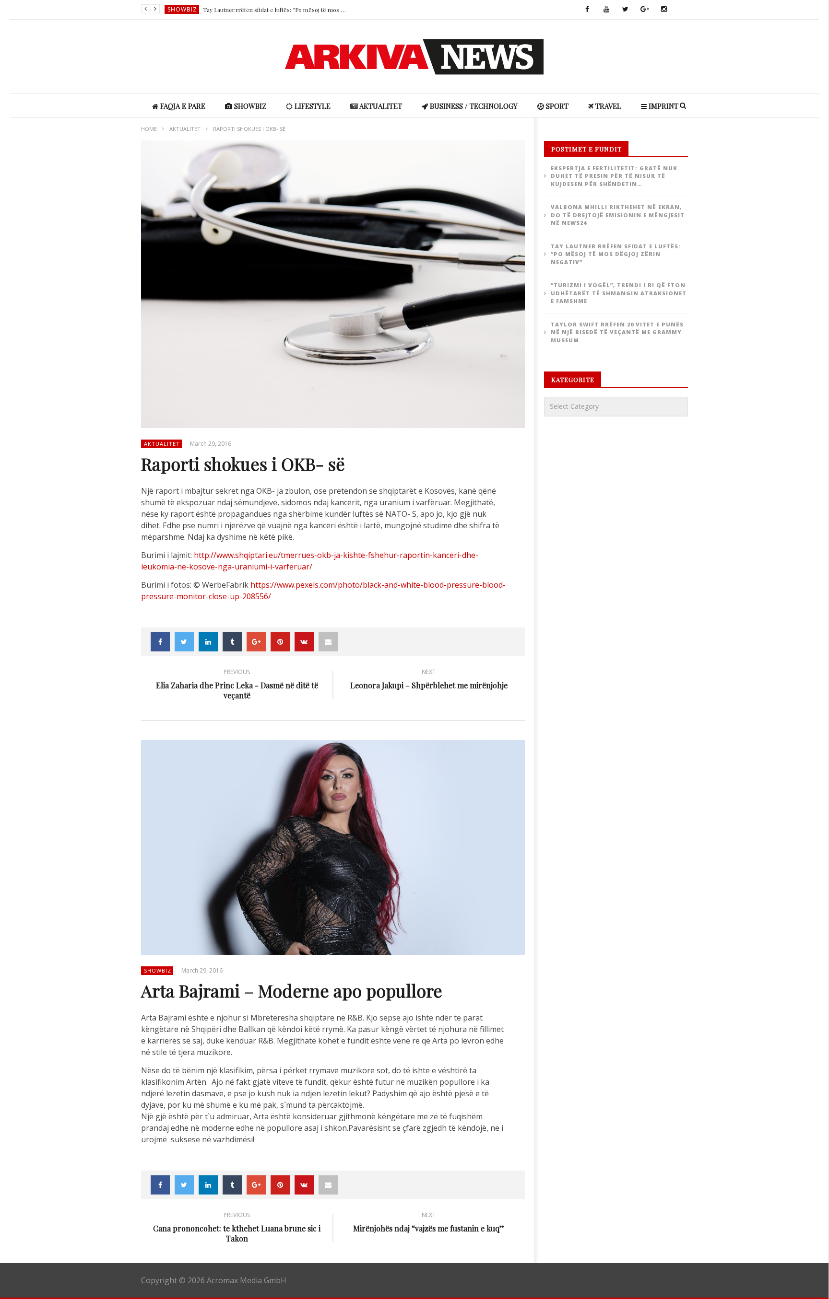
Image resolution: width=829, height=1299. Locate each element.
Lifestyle (312, 106)
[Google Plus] (644, 9)
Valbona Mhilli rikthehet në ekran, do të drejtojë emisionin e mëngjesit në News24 (618, 214)
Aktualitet (380, 106)
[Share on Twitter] (184, 641)
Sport (556, 106)
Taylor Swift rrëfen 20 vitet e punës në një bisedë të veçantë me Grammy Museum (617, 332)
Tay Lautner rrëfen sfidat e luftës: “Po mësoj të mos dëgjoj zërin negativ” (275, 9)
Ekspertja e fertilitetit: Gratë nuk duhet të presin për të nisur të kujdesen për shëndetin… (614, 175)
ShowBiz (182, 9)
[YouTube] (606, 9)
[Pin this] (280, 641)
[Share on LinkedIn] (208, 641)
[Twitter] (625, 9)
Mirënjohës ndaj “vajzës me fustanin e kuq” (428, 1223)
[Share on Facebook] (160, 641)
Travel (607, 106)
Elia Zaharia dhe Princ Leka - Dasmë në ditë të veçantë (237, 685)
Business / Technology (473, 106)
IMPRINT (662, 106)
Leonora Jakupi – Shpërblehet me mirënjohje (429, 680)
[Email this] (328, 641)
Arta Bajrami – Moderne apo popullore (291, 990)
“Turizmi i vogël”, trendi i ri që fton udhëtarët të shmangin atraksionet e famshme (619, 292)
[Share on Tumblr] (232, 641)
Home (149, 128)
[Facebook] (587, 9)
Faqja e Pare (181, 106)
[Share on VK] (304, 641)
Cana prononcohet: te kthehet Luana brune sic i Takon (236, 1228)
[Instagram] (664, 9)
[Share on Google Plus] (256, 641)
